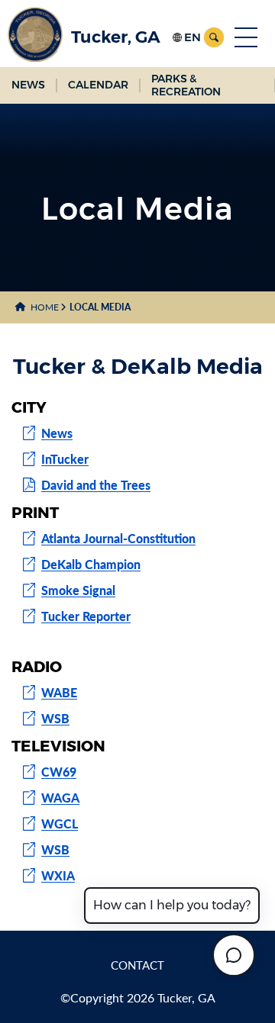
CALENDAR (98, 85)
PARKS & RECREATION (186, 85)
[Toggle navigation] (246, 37)
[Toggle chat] (234, 955)
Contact (137, 965)
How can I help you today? (172, 905)
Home (45, 307)
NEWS (28, 85)
